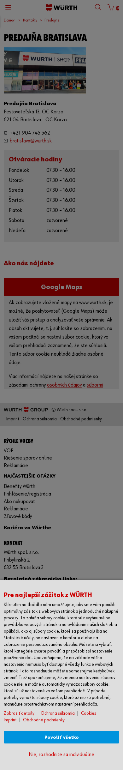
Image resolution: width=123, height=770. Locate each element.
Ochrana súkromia (58, 713)
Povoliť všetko (61, 737)
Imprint (10, 720)
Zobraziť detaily (19, 713)
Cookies (88, 713)
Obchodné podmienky (44, 720)
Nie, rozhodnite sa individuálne (61, 754)
